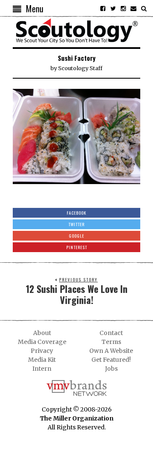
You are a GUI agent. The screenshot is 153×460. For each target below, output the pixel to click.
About (42, 333)
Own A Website (111, 351)
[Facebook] (103, 8)
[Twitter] (113, 8)
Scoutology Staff (80, 68)
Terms (111, 342)
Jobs (111, 368)
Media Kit (42, 359)
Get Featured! (111, 359)
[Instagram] (123, 8)
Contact (111, 333)
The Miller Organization (76, 418)
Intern (41, 368)
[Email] (133, 8)
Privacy (42, 351)
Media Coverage (42, 342)
